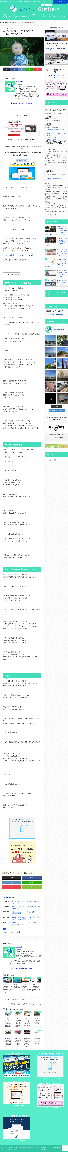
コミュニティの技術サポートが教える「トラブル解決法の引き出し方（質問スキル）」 (26, 918)
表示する (16, 274)
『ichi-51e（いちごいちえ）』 (51, 1107)
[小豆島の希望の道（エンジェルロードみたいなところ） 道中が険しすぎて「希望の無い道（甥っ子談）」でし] (62, 352)
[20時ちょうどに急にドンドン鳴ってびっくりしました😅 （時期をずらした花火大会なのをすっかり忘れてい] (50, 398)
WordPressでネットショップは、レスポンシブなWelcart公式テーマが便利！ (56, 263)
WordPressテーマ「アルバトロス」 (50, 1078)
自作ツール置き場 (61, 15)
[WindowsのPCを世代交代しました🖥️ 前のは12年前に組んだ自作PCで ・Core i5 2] (62, 398)
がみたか (19, 82)
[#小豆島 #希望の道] (62, 340)
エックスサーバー (17, 1078)
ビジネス (7, 932)
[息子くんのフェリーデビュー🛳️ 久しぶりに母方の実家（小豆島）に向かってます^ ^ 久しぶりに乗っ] (50, 375)
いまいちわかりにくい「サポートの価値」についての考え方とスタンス (26, 913)
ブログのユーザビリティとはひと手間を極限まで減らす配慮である (26, 907)
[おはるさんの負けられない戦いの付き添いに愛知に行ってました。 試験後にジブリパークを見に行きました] (62, 387)
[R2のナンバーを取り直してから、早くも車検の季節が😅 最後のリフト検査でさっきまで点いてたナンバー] (50, 340)
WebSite (15, 103)
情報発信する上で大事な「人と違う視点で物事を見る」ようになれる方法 (26, 923)
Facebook (30, 103)
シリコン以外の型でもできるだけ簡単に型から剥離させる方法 (62, 252)
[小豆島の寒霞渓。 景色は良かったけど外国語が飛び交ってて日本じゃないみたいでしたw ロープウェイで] (50, 363)
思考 (5, 897)
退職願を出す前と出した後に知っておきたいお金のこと (25, 1004)
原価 (18, 932)
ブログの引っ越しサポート (53, 137)
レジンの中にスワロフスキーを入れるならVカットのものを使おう (62, 273)
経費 (13, 932)
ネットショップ (34, 15)
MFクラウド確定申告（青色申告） (17, 1105)
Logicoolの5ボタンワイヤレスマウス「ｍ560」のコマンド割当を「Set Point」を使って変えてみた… (56, 230)
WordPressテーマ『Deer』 (17, 1140)
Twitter (22, 103)
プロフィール (43, 15)
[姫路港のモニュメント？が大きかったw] (62, 363)
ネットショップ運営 (52, 139)
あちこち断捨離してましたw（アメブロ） (18, 255)
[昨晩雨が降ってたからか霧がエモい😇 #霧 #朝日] (62, 375)
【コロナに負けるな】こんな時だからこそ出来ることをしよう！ (26, 902)
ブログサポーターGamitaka (56, 1147)
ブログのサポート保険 (6, 16)
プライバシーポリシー (11, 1147)
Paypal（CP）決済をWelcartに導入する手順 (62, 282)
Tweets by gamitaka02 (56, 314)
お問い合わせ (61, 1)
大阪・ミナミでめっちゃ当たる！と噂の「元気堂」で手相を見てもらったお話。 (56, 241)
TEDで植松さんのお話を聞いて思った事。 (15, 999)
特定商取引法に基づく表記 (26, 1147)
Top (1, 1147)
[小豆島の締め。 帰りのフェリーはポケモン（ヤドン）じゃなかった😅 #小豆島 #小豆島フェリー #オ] (50, 352)
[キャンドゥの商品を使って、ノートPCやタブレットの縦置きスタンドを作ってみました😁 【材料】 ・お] (50, 387)
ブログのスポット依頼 (15, 16)
